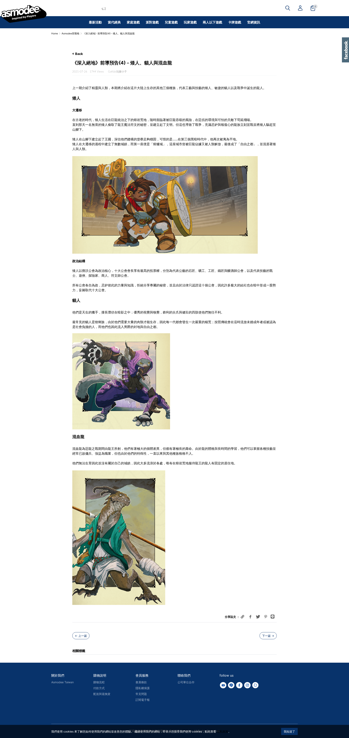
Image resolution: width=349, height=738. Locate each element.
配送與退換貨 (101, 694)
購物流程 (99, 682)
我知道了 (289, 731)
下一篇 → (268, 635)
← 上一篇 (81, 635)
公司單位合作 (186, 682)
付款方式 (99, 688)
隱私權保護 (143, 688)
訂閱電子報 (143, 699)
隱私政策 (222, 731)
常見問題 (141, 694)
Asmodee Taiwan (62, 682)
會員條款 (141, 682)
